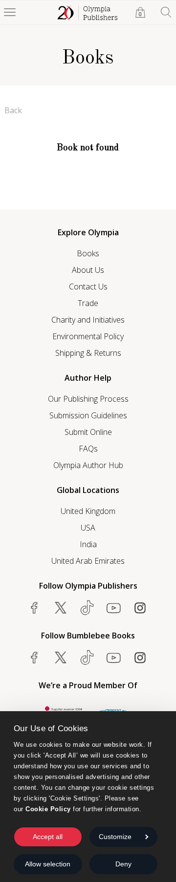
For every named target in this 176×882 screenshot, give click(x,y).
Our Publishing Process (88, 398)
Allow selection (47, 864)
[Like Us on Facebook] (34, 607)
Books (88, 253)
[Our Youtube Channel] (113, 607)
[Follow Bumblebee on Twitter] (60, 657)
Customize (115, 837)
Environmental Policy (88, 336)
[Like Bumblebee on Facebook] (34, 657)
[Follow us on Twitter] (60, 607)
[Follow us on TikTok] (87, 607)
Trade (88, 303)
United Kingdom (88, 511)
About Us (88, 270)
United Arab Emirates (88, 560)
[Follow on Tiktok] (87, 657)
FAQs (88, 448)
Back (13, 110)
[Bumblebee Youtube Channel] (113, 657)
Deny (123, 864)
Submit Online (88, 432)
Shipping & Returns (88, 353)
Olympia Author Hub (88, 465)
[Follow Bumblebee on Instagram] (140, 657)
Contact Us (88, 286)
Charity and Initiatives (88, 319)
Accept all (48, 837)
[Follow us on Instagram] (140, 607)
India (88, 544)
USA (88, 527)
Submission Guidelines (88, 415)
